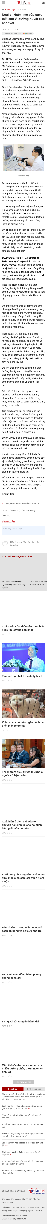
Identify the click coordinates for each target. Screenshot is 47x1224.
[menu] (3, 2)
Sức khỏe (22, 9)
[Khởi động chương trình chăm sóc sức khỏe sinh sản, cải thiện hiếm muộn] (23, 856)
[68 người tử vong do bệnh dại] (23, 1003)
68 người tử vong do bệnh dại (20, 1021)
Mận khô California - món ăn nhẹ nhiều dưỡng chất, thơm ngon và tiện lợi (22, 1068)
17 (28, 1108)
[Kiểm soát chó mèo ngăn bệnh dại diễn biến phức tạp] (23, 703)
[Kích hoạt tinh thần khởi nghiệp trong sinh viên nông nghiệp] (15, 568)
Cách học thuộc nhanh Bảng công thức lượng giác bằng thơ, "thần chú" (22, 1107)
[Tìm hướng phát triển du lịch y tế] (23, 657)
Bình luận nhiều (34, 1089)
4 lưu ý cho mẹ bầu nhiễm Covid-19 (21, 503)
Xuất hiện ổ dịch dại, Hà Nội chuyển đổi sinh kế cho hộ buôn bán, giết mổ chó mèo (22, 825)
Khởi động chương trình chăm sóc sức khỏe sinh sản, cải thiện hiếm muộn (23, 878)
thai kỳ (5, 516)
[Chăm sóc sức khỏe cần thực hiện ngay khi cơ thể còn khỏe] (23, 608)
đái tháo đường (29, 511)
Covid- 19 (14, 511)
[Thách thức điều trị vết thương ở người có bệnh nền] (23, 753)
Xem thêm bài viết (23, 1082)
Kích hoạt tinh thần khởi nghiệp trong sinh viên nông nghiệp (13, 584)
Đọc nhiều (12, 1089)
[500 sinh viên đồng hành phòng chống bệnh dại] (23, 956)
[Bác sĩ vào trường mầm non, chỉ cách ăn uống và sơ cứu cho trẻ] (23, 909)
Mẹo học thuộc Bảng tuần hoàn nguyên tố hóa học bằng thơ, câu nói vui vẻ (22, 1134)
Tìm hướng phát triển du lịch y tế (22, 676)
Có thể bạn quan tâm (17, 556)
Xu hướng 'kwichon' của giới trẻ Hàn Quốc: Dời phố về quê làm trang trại (22, 1162)
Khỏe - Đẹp (10, 10)
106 (6, 1145)
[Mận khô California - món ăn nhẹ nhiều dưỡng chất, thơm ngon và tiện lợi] (23, 1046)
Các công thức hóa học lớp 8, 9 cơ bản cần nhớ (22, 1143)
